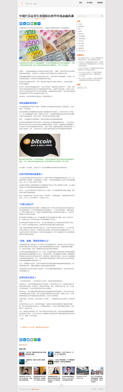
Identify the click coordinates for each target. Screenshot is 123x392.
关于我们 (90, 3)
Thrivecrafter (82, 72)
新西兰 (80, 31)
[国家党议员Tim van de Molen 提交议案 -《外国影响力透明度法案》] (25, 371)
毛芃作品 (81, 41)
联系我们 (100, 3)
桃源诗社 (81, 34)
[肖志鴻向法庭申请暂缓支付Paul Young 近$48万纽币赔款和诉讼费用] (68, 371)
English (80, 24)
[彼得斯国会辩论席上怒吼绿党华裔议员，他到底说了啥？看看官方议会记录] (40, 371)
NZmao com (22, 19)
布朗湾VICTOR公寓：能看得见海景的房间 (35, 327)
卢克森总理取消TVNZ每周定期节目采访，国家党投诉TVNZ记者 (90, 74)
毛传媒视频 (81, 38)
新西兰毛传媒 (35, 389)
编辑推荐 (37, 19)
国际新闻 (81, 26)
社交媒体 (81, 46)
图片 (79, 29)
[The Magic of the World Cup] (82, 371)
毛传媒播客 (81, 36)
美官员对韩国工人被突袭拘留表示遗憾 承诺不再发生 (90, 79)
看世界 (25, 345)
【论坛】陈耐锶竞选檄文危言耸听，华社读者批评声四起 (90, 59)
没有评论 (43, 19)
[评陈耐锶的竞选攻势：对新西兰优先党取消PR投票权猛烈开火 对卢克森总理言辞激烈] (54, 371)
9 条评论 (27, 356)
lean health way (83, 78)
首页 (80, 3)
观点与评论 (81, 51)
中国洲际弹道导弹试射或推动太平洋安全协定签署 (91, 69)
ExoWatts (81, 68)
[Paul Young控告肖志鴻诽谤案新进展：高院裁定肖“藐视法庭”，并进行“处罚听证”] (97, 371)
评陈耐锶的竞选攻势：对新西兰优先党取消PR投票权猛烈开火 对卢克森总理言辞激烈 (90, 64)
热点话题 (81, 43)
